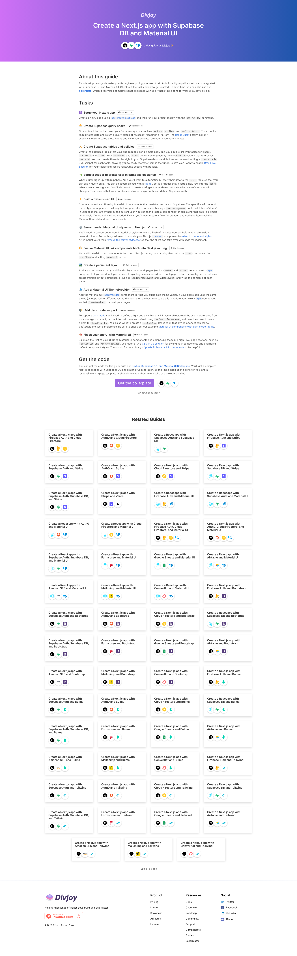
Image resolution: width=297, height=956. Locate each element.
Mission (154, 907)
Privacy (72, 925)
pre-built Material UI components (164, 347)
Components (193, 929)
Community (192, 918)
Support (190, 924)
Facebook (232, 907)
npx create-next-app (123, 118)
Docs (189, 901)
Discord (230, 919)
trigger (148, 183)
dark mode (99, 315)
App (210, 270)
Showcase (156, 913)
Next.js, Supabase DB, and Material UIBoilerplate (161, 366)
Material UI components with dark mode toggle (186, 326)
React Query (182, 134)
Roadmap (191, 913)
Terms (64, 925)
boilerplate (85, 90)
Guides (190, 935)
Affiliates (155, 918)
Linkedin (231, 913)
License (154, 924)
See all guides (148, 868)
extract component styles (196, 236)
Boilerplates (192, 940)
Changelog (192, 907)
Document (158, 236)
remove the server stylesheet (124, 239)
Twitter (230, 901)
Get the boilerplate (134, 383)
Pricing (154, 901)
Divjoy (148, 15)
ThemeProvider (111, 295)
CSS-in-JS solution (153, 343)
